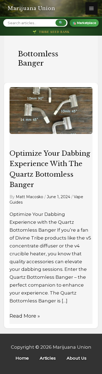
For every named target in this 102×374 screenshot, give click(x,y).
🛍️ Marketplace (84, 23)
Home (22, 358)
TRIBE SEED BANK (51, 32)
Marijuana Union (31, 8)
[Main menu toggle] (91, 8)
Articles (48, 358)
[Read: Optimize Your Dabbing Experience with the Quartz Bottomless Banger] (51, 114)
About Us (76, 358)
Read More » (25, 315)
